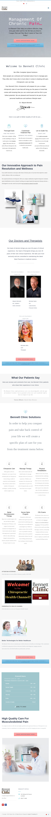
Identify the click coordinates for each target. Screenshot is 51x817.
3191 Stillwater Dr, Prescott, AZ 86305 (26, 795)
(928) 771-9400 (21, 706)
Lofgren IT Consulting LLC (33, 814)
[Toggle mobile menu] (48, 8)
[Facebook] (6, 805)
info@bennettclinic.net (31, 1)
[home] (6, 789)
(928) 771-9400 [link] (24, 798)
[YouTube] (3, 805)
